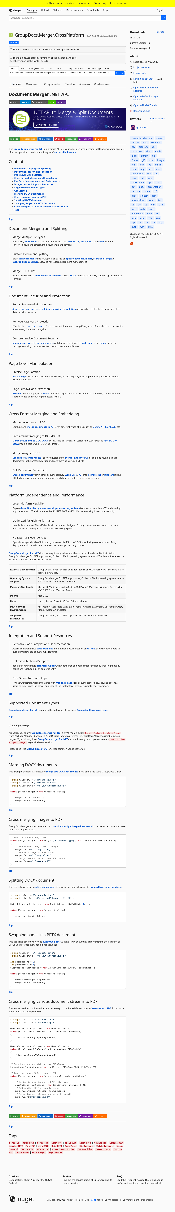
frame (135, 160)
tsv (139, 204)
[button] (120, 73)
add (84, 343)
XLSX (83, 241)
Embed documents (22, 474)
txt (146, 204)
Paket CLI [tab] (60, 68)
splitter (144, 195)
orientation (137, 173)
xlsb (134, 217)
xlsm (142, 217)
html (151, 160)
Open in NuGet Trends (145, 105)
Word (68, 474)
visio (161, 204)
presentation (154, 186)
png (150, 178)
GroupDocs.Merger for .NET (29, 148)
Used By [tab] (71, 84)
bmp (144, 142)
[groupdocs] (132, 127)
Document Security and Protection (33, 171)
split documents (28, 258)
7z (154, 222)
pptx (141, 186)
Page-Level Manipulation (28, 174)
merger (160, 138)
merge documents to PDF (41, 426)
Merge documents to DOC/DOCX (30, 440)
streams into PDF (101, 1008)
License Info (139, 73)
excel (134, 155)
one (158, 169)
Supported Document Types (29, 187)
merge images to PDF (77, 457)
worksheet (137, 213)
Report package (141, 110)
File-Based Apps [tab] (94, 68)
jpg (149, 164)
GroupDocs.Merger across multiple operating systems (50, 508)
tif (133, 204)
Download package (143, 78)
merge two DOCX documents (62, 771)
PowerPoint (94, 474)
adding (46, 309)
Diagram (109, 474)
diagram (143, 146)
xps (158, 217)
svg (160, 222)
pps (150, 182)
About (70, 1199)
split (154, 195)
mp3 (150, 226)
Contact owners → (157, 120)
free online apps (65, 682)
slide (134, 195)
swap (151, 200)
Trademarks (147, 1199)
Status (67, 1176)
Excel (74, 474)
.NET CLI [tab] (13, 68)
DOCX (76, 241)
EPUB (101, 241)
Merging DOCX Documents (29, 193)
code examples (45, 648)
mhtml (158, 164)
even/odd (17, 261)
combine (155, 142)
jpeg (141, 164)
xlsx (150, 217)
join (134, 164)
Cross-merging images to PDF (30, 197)
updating (71, 309)
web (142, 209)
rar (147, 222)
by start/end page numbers (105, 887)
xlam (149, 213)
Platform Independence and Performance (37, 181)
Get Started (20, 190)
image (160, 160)
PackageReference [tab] (36, 68)
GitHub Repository (37, 748)
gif (143, 160)
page (134, 178)
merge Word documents (48, 275)
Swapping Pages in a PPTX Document (34, 203)
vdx (153, 204)
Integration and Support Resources (33, 184)
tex (159, 200)
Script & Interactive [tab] (76, 68)
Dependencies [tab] (53, 84)
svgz (134, 226)
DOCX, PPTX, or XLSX (104, 426)
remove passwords (35, 326)
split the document (44, 887)
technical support (46, 665)
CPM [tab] (50, 68)
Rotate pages (19, 376)
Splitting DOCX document (28, 200)
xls (157, 213)
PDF (70, 241)
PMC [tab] (23, 68)
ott (156, 173)
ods (150, 169)
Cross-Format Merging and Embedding (35, 178)
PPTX (90, 241)
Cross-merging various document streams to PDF (41, 206)
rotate (147, 191)
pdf (142, 178)
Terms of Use (82, 1199)
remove (103, 343)
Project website (141, 67)
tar (140, 222)
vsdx (134, 209)
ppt (133, 186)
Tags (16, 209)
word (151, 209)
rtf (155, 191)
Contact (14, 1176)
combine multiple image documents (72, 826)
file (153, 155)
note (134, 169)
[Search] (163, 17)
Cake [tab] (107, 68)
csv (133, 146)
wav (142, 226)
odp (142, 169)
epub (158, 151)
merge (135, 142)
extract (47, 393)
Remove (16, 393)
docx (148, 151)
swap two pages (52, 941)
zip (133, 222)
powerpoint (138, 182)
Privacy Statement (129, 1199)
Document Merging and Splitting (32, 168)
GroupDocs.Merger (142, 138)
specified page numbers (79, 258)
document (137, 151)
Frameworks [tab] (34, 84)
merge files (31, 241)
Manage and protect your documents (33, 343)
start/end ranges (102, 258)
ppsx (158, 182)
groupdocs (142, 127)
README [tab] (17, 84)
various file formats (65, 152)
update (91, 343)
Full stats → (161, 32)
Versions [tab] (85, 84)
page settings (30, 261)
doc (153, 146)
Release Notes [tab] (103, 84)
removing (56, 309)
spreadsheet (138, 200)
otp (149, 173)
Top (11, 219)
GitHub (91, 648)
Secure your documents (25, 309)
